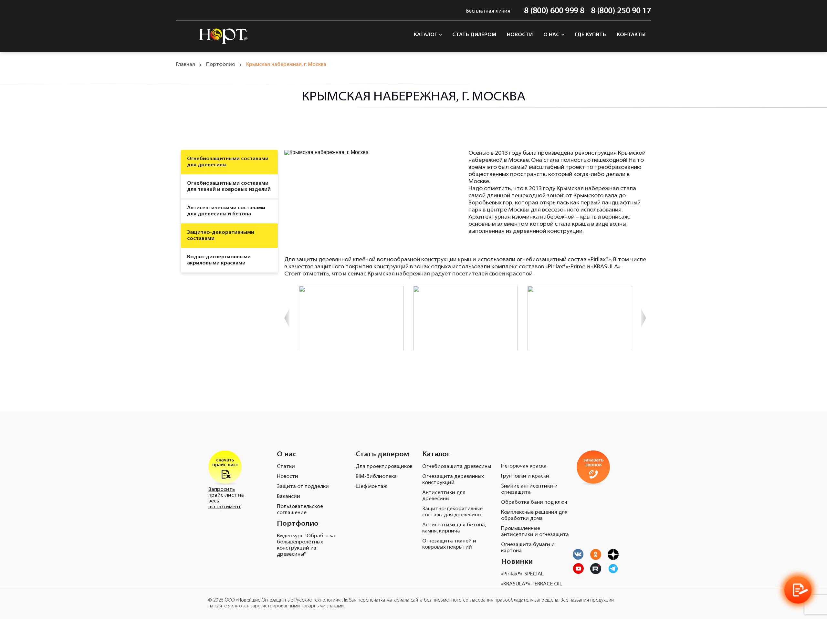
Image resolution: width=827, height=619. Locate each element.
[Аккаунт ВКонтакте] (578, 554)
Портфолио (220, 64)
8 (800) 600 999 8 (554, 11)
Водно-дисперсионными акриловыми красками (219, 260)
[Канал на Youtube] (596, 554)
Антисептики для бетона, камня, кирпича (454, 528)
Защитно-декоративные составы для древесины (452, 512)
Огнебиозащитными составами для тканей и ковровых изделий (229, 186)
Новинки (517, 562)
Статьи (286, 466)
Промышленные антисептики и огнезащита (535, 531)
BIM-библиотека (376, 476)
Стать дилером (474, 34)
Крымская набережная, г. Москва (286, 64)
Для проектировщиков (384, 466)
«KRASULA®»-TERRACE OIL (531, 584)
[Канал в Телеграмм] (613, 569)
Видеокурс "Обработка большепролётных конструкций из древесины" (306, 545)
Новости (520, 34)
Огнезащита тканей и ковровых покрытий (449, 544)
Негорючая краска (524, 466)
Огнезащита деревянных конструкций (453, 479)
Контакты (631, 34)
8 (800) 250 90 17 (621, 11)
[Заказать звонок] (797, 590)
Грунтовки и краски (525, 476)
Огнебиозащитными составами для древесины (227, 162)
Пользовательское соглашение (300, 509)
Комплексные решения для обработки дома (534, 515)
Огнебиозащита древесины (456, 466)
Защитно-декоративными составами (220, 235)
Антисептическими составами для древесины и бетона (226, 211)
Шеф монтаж (371, 486)
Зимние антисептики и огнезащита (529, 489)
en (180, 11)
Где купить (590, 34)
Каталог (426, 34)
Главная (185, 64)
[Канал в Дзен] (613, 554)
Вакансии (288, 496)
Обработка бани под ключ (534, 502)
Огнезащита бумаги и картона (528, 547)
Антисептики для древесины (444, 495)
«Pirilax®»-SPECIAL (522, 574)
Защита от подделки (303, 486)
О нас (552, 34)
